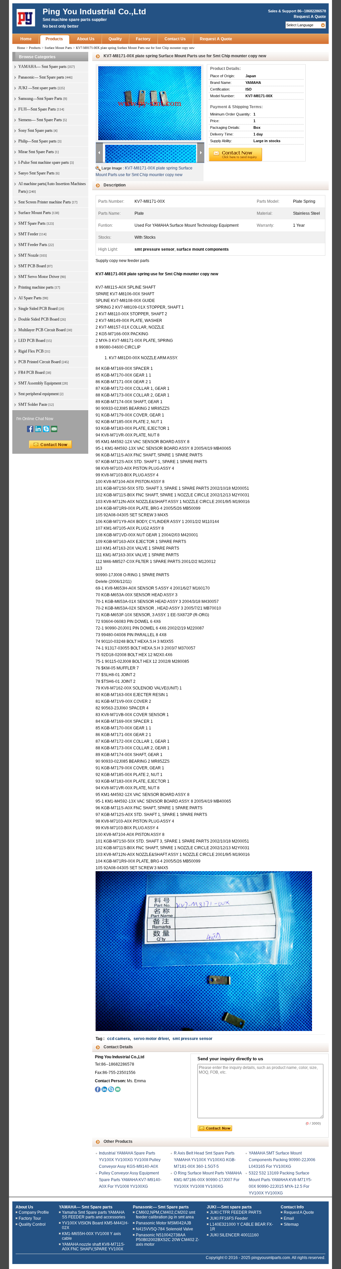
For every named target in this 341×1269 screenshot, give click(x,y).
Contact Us (175, 39)
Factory (143, 39)
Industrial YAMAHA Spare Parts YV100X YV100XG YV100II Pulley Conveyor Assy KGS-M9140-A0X (130, 1160)
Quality (115, 39)
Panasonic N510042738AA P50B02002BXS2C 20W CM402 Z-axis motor (167, 1240)
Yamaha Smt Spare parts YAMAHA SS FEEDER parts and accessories (93, 1214)
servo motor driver (151, 1038)
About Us (86, 39)
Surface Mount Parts (58, 48)
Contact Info (292, 1207)
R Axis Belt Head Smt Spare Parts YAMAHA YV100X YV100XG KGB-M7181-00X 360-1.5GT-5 (205, 1160)
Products (54, 39)
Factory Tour (30, 1218)
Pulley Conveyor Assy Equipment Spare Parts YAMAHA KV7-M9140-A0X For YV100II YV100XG (130, 1180)
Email (289, 1218)
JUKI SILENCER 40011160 (234, 1235)
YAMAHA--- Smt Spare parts (86, 1207)
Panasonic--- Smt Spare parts (161, 1207)
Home (26, 39)
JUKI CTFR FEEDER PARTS (235, 1212)
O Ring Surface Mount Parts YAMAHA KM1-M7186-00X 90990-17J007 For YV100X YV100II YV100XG (207, 1180)
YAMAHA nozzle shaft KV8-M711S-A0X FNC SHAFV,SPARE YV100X (93, 1246)
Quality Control (32, 1224)
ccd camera (118, 1038)
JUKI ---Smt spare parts (229, 1207)
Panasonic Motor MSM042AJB (163, 1223)
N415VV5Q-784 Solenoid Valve (164, 1229)
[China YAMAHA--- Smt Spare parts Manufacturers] (26, 18)
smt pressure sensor (192, 1038)
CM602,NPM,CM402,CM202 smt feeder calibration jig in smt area (165, 1214)
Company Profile (34, 1212)
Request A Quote (310, 16)
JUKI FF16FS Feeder (229, 1218)
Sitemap (291, 1224)
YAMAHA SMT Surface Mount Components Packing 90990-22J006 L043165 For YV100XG (282, 1160)
